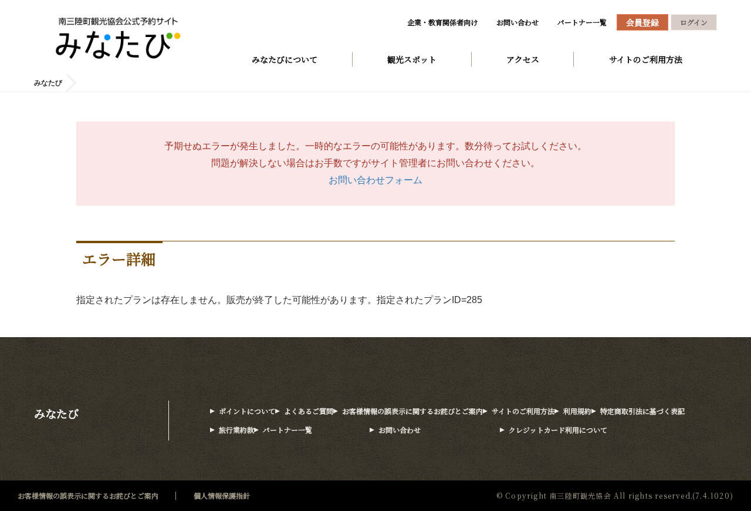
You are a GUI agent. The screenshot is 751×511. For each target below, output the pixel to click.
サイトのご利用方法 (645, 59)
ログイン (694, 22)
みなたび (56, 413)
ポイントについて (247, 411)
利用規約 (577, 411)
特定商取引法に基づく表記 (642, 411)
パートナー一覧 (582, 22)
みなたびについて (284, 59)
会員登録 (642, 22)
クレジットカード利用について (558, 430)
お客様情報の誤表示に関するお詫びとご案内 (412, 411)
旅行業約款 (236, 430)
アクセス (522, 59)
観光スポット (412, 59)
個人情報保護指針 (222, 495)
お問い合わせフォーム (375, 180)
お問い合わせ (517, 22)
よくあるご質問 (308, 411)
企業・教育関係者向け (442, 22)
